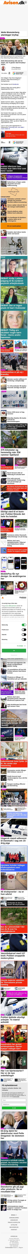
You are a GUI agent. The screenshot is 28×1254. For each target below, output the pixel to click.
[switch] (24, 629)
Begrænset (14, 655)
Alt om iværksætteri (14, 226)
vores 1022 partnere (10, 605)
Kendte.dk (16, 84)
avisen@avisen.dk (14, 1244)
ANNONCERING (14, 1217)
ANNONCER (14, 1220)
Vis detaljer (20, 645)
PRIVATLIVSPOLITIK (14, 1222)
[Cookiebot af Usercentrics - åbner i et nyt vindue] (19, 598)
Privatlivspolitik (15, 1096)
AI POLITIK (14, 1225)
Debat (3, 257)
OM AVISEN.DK (14, 1227)
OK (14, 650)
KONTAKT (14, 1229)
